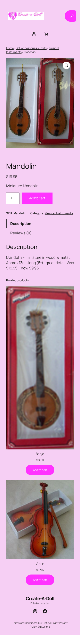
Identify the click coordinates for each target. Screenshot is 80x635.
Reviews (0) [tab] (21, 232)
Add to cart (37, 198)
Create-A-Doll (40, 598)
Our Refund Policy (48, 623)
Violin (40, 563)
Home (10, 48)
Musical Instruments (59, 213)
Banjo (40, 454)
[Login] (34, 34)
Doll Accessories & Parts (31, 48)
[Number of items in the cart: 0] (46, 34)
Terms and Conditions (25, 623)
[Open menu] (58, 16)
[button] (66, 65)
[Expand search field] (72, 16)
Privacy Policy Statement (49, 624)
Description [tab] (20, 223)
